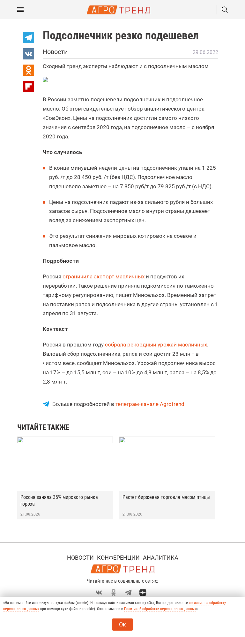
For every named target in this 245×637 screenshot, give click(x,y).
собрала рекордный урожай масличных (156, 344)
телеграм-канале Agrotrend (149, 404)
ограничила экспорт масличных (104, 276)
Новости (80, 557)
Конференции (118, 557)
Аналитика (160, 557)
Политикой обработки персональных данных (160, 609)
